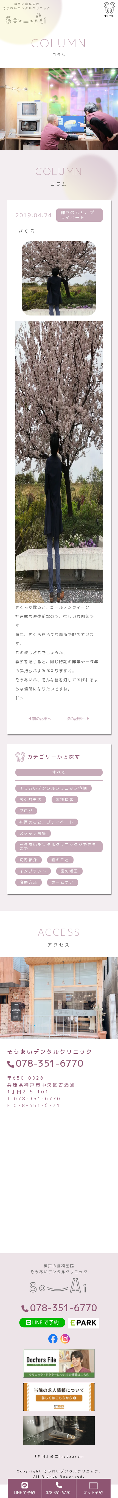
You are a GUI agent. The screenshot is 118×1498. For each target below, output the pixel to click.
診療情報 (65, 799)
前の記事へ (41, 718)
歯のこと (60, 859)
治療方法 (28, 882)
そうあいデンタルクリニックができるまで (58, 846)
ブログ (26, 810)
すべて (59, 772)
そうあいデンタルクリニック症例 (53, 788)
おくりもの (30, 799)
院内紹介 (28, 859)
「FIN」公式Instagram (59, 1456)
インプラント (33, 871)
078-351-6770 (49, 1063)
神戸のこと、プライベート (46, 822)
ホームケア (62, 882)
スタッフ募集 (33, 833)
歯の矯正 (69, 871)
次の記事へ (76, 718)
